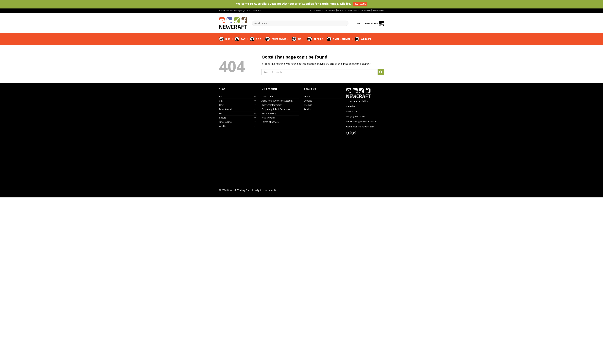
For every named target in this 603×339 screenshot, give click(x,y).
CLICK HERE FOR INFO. (254, 11)
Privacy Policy (268, 117)
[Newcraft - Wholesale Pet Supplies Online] (233, 23)
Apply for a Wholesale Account (277, 100)
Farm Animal (280, 39)
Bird (228, 39)
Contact (308, 100)
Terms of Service (270, 121)
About (307, 96)
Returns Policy (268, 113)
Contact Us (360, 4)
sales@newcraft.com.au (365, 121)
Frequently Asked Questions (275, 109)
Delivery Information (271, 104)
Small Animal (341, 39)
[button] (356, 23)
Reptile (318, 39)
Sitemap (308, 104)
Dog (258, 39)
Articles (307, 109)
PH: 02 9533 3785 (378, 11)
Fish (300, 39)
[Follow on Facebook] (348, 133)
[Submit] (381, 72)
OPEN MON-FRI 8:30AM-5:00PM (359, 11)
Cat (243, 39)
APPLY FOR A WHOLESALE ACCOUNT (322, 11)
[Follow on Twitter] (353, 133)
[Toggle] (255, 96)
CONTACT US (341, 11)
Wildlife (366, 39)
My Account (267, 96)
